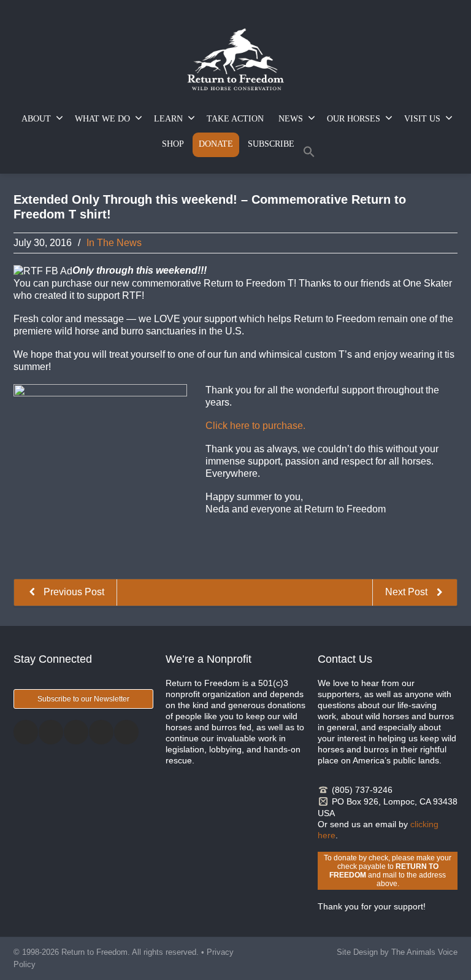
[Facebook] (25, 732)
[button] (309, 154)
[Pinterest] (101, 732)
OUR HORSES (353, 118)
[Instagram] (76, 732)
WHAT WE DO (102, 118)
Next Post (407, 592)
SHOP (173, 144)
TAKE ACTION (235, 118)
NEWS (290, 118)
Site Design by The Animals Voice (397, 952)
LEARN (168, 118)
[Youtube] (126, 732)
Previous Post (72, 592)
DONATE (216, 144)
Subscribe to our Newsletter (83, 699)
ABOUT (36, 118)
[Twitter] (51, 732)
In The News (114, 242)
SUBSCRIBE (271, 144)
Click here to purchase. (255, 425)
